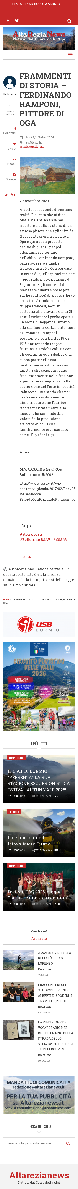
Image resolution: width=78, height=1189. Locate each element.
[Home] (39, 35)
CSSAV (62, 539)
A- (6, 194)
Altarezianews (39, 1175)
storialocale (32, 534)
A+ (13, 194)
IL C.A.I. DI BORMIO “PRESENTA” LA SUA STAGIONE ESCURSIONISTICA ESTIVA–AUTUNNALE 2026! (39, 780)
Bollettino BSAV (36, 539)
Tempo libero (16, 757)
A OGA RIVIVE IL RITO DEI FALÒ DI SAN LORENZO (54, 958)
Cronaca (14, 812)
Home (6, 599)
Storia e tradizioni (32, 146)
